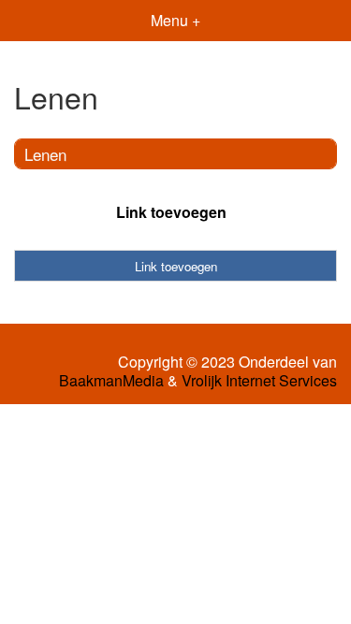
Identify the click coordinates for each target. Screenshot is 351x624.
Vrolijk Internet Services (259, 380)
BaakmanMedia (111, 380)
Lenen (45, 154)
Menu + (175, 20)
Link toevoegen (171, 212)
